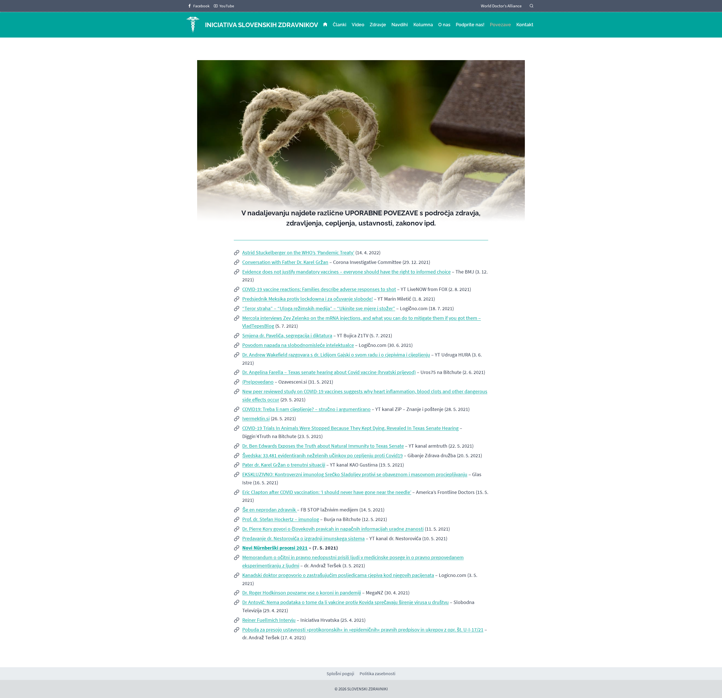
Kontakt (524, 24)
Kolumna (423, 24)
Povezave (500, 24)
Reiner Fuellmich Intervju (269, 620)
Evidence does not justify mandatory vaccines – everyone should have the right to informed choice (346, 271)
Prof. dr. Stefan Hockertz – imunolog (280, 519)
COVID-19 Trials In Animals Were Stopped (286, 428)
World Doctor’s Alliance (501, 5)
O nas (444, 24)
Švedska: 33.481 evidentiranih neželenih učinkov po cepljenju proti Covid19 (322, 455)
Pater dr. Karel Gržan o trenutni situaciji (283, 464)
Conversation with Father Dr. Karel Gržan (285, 262)
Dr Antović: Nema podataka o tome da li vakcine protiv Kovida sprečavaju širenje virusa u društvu (345, 602)
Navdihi (399, 24)
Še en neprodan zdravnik (269, 509)
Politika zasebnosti (377, 673)
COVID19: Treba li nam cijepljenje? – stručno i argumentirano (306, 409)
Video (358, 24)
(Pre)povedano (258, 381)
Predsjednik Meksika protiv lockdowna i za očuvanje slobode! (307, 299)
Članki (339, 24)
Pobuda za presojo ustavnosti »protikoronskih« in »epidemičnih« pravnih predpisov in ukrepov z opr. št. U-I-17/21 (362, 629)
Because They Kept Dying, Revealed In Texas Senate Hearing (395, 428)
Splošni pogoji (340, 673)
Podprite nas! (470, 24)
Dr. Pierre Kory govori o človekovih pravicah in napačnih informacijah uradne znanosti (333, 529)
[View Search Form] (531, 6)
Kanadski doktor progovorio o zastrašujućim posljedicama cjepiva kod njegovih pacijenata (338, 575)
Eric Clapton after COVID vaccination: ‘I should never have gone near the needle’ (326, 492)
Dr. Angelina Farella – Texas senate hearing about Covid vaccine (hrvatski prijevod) (329, 372)
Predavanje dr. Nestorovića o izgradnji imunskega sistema (303, 538)
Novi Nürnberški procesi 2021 (275, 547)
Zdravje (378, 24)
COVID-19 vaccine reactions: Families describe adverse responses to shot (319, 289)
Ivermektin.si (256, 418)
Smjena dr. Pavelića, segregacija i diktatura (287, 335)
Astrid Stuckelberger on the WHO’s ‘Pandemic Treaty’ (298, 252)
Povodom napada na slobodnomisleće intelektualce (298, 345)
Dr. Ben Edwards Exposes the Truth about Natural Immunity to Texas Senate (323, 446)
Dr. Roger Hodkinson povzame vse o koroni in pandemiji (301, 592)
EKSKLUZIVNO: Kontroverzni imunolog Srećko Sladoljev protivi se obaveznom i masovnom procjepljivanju (354, 474)
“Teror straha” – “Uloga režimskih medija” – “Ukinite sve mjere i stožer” (318, 308)
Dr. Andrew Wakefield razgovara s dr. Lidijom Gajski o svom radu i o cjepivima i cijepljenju (336, 354)
